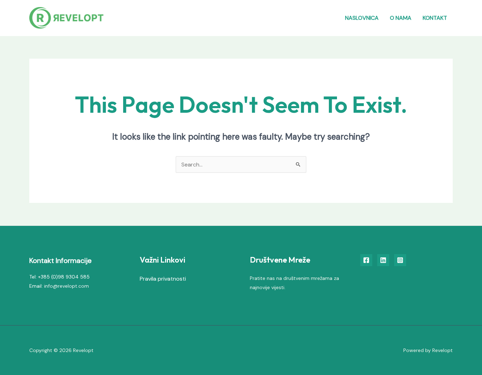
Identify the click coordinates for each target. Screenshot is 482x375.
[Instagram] (400, 260)
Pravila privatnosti (163, 278)
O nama (400, 18)
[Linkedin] (383, 260)
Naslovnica (362, 18)
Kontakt (435, 18)
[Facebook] (366, 260)
